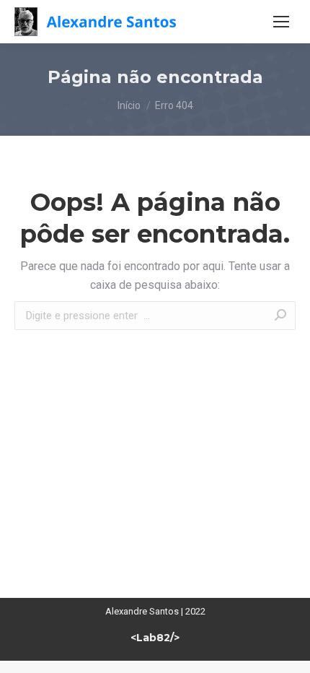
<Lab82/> (155, 637)
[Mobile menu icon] (281, 21)
